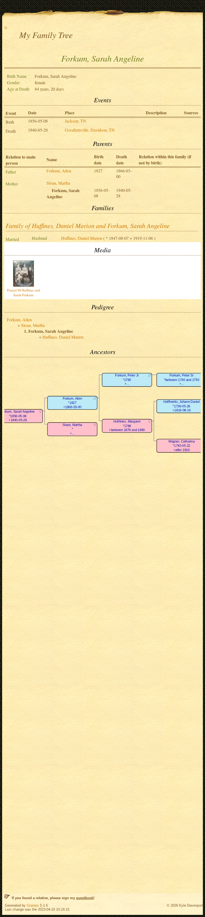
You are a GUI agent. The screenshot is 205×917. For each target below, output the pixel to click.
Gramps (33, 905)
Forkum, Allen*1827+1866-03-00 (72, 403)
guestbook (84, 898)
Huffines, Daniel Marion (81, 238)
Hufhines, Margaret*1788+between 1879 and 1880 (127, 426)
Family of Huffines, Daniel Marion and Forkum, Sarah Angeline (88, 225)
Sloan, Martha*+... (72, 429)
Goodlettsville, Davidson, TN (90, 130)
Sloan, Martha (58, 183)
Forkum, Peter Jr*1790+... (127, 380)
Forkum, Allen (58, 170)
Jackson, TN (75, 121)
